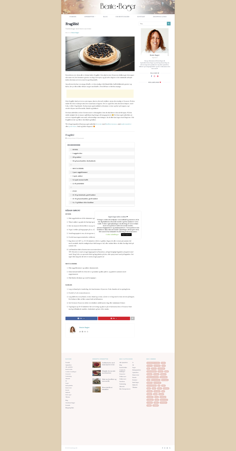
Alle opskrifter (69, 367)
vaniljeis (155, 405)
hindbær (149, 383)
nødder (161, 394)
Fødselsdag (68, 376)
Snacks (67, 390)
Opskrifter (89, 17)
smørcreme (164, 400)
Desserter (68, 374)
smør (156, 400)
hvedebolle (157, 383)
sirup (156, 397)
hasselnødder (156, 380)
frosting (156, 374)
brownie (99, 124)
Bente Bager (75, 32)
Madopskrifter (69, 385)
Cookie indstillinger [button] (112, 234)
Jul (66, 381)
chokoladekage (151, 371)
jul (159, 385)
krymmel (166, 388)
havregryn (165, 380)
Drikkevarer (122, 376)
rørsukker (150, 397)
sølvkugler (163, 402)
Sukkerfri (67, 392)
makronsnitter (126, 124)
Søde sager (68, 394)
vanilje (149, 405)
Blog (105, 17)
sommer (149, 402)
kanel (154, 388)
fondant (149, 374)
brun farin (157, 365)
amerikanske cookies (153, 363)
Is (132, 362)
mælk (155, 394)
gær (148, 380)
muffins (149, 394)
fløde (166, 371)
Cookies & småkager (70, 371)
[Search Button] (169, 23)
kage (148, 388)
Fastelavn (122, 381)
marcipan (157, 391)
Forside (73, 17)
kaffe (163, 385)
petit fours (73, 126)
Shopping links (159, 17)
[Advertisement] (100, 94)
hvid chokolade (151, 385)
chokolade (161, 368)
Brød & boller (68, 369)
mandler (149, 391)
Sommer (134, 380)
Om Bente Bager (122, 17)
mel (163, 391)
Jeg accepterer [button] (126, 234)
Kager (67, 383)
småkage (163, 397)
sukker (156, 402)
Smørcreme (68, 387)
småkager (150, 400)
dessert (160, 371)
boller (163, 363)
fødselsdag (163, 377)
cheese (154, 368)
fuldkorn (163, 374)
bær (148, 368)
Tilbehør (67, 397)
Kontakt (141, 17)
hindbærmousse (111, 124)
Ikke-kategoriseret (124, 389)
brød (163, 365)
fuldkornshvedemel (152, 377)
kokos (159, 388)
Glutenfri (67, 378)
